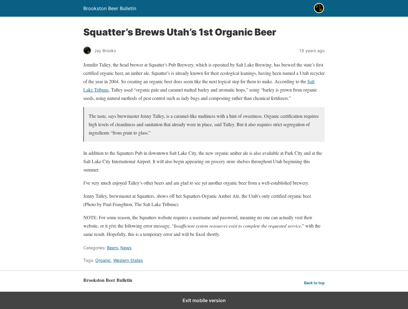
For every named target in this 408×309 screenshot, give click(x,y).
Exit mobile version (204, 300)
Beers (112, 247)
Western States (128, 260)
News (125, 247)
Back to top (314, 283)
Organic (103, 260)
